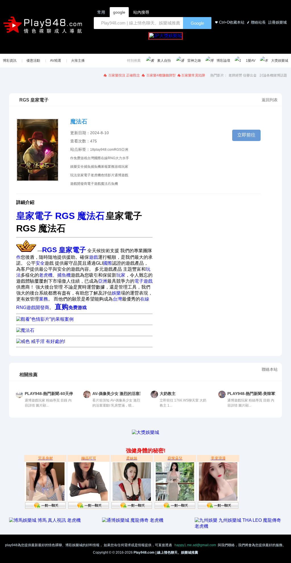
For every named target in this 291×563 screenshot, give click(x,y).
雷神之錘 (194, 61)
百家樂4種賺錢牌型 (161, 75)
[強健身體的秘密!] (9, 438)
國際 (97, 158)
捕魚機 (96, 167)
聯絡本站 (270, 369)
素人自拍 (164, 61)
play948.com (104, 150)
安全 (80, 167)
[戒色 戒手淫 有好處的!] (40, 341)
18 (92, 150)
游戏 (118, 167)
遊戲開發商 (78, 184)
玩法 (73, 175)
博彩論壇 (223, 61)
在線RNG (108, 158)
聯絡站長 (258, 22)
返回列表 (270, 100)
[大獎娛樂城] (145, 432)
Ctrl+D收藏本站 (231, 22)
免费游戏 (80, 158)
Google (197, 23)
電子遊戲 (94, 184)
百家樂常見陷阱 (193, 75)
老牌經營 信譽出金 (242, 75)
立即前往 (246, 135)
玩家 (124, 167)
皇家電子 (84, 175)
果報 (104, 167)
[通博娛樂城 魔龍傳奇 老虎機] (132, 520)
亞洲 (124, 150)
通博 (118, 175)
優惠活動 (33, 61)
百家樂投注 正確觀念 (123, 75)
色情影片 (108, 175)
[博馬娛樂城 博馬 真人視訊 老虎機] (45, 520)
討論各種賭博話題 (273, 75)
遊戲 (124, 175)
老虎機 (96, 175)
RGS (117, 150)
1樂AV (250, 61)
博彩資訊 (9, 61)
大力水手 (122, 158)
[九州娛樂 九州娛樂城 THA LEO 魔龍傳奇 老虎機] (238, 526)
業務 (111, 167)
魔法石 (106, 184)
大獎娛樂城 (279, 61)
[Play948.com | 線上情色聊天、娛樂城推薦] (44, 27)
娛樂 (73, 167)
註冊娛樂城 (277, 22)
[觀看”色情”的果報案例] (45, 319)
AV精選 (55, 61)
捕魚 (87, 167)
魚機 (114, 184)
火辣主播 (78, 61)
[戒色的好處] (25, 330)
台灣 (90, 158)
